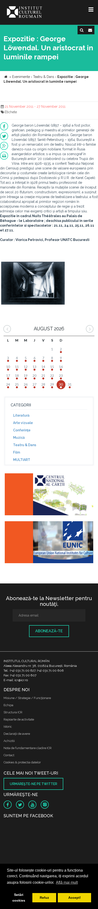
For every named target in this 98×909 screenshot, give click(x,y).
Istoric (8, 726)
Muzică (19, 437)
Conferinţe (21, 430)
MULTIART (21, 460)
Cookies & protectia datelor (22, 762)
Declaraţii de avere (17, 733)
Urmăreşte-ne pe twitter (33, 784)
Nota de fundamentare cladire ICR (28, 748)
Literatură (21, 415)
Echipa (8, 705)
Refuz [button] (44, 897)
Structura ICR (13, 712)
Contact (9, 755)
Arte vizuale (23, 423)
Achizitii (9, 741)
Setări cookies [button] (18, 897)
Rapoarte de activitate (19, 719)
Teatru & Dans (24, 445)
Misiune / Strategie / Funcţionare (27, 698)
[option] (33, 284)
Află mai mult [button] (67, 882)
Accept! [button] (74, 897)
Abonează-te (49, 631)
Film (16, 452)
